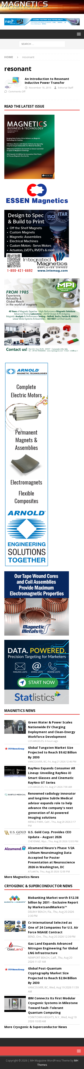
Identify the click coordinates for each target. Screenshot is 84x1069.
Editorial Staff (65, 87)
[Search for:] (42, 44)
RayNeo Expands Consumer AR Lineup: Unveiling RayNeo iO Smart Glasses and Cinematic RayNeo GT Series (51, 775)
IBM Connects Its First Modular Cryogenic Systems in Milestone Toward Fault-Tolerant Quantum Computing (53, 1005)
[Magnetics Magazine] (42, 11)
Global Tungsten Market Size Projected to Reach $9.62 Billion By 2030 (52, 752)
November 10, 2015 (40, 87)
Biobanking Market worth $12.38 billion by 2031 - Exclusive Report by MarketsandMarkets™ (53, 902)
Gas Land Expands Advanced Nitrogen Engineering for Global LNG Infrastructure (53, 948)
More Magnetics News (21, 877)
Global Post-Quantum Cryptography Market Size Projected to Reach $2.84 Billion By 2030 (52, 975)
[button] (78, 34)
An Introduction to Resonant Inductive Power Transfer (47, 81)
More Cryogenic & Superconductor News (35, 1027)
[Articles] (13, 83)
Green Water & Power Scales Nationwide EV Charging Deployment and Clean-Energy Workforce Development (51, 729)
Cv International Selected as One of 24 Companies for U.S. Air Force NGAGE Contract (53, 927)
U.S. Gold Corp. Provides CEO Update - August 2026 (49, 834)
